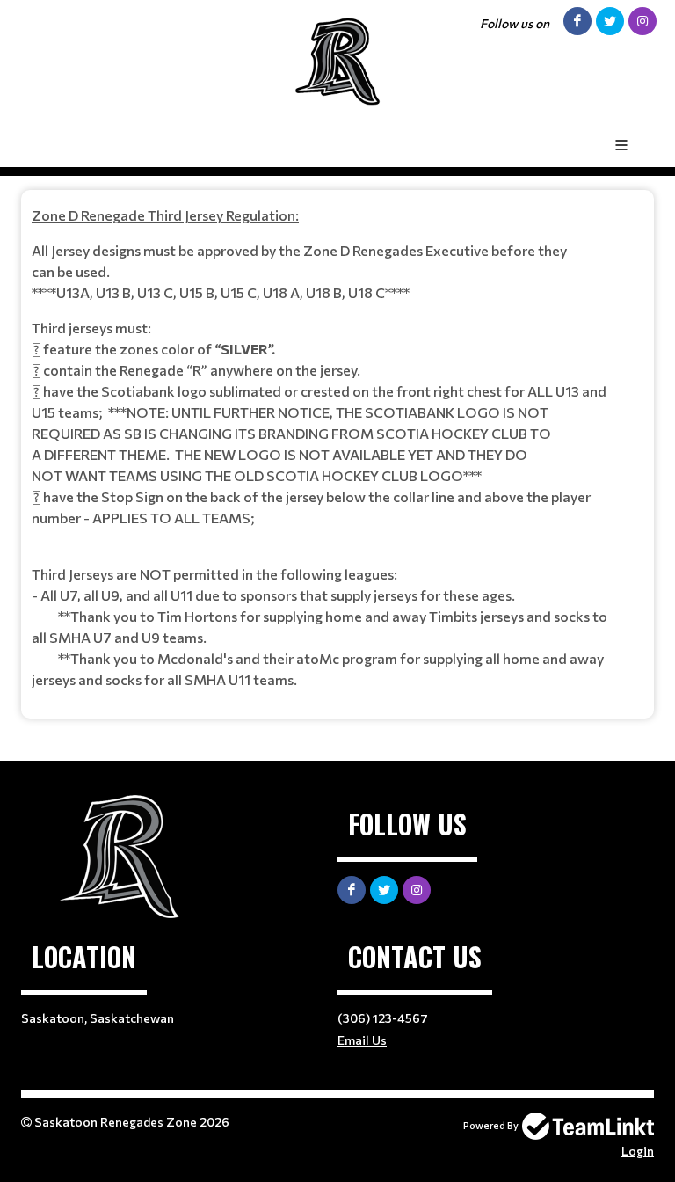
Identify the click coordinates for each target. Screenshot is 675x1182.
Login (637, 1150)
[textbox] (337, 447)
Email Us (362, 1039)
